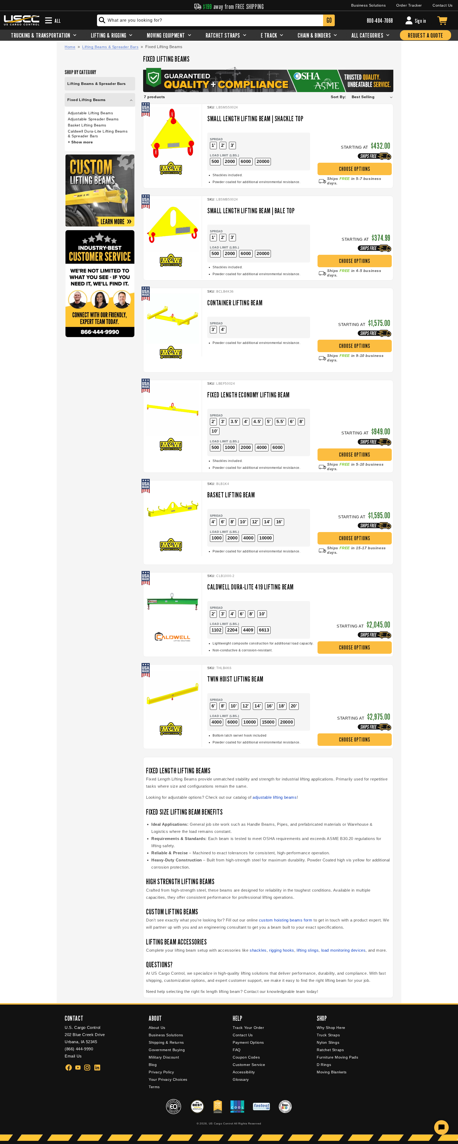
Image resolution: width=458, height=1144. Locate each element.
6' (292, 421)
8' (301, 421)
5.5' (280, 421)
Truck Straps (328, 1035)
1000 (230, 447)
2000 (230, 161)
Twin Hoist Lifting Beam (235, 679)
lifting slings (308, 950)
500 (215, 161)
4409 (248, 630)
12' (255, 521)
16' (279, 521)
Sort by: (338, 97)
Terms (154, 1087)
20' (294, 706)
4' (223, 329)
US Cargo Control (221, 1123)
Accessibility (244, 1072)
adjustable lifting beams (275, 797)
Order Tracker (409, 5)
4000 (262, 447)
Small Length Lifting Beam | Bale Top (251, 210)
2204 (232, 630)
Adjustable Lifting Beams (90, 113)
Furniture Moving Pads (337, 1057)
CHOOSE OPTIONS (354, 169)
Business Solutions (368, 5)
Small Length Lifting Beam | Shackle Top (255, 118)
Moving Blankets (332, 1072)
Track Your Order (248, 1027)
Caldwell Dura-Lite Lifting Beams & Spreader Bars (97, 133)
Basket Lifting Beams (87, 125)
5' (269, 421)
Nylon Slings (328, 1042)
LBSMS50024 (227, 107)
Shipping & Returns (166, 1042)
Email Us (73, 1056)
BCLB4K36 (225, 291)
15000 (268, 722)
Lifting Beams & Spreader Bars (110, 47)
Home (70, 47)
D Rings (324, 1065)
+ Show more (80, 142)
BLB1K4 (222, 484)
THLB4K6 (223, 668)
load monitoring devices (343, 950)
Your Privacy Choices (168, 1079)
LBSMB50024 (227, 199)
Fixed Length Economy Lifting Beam (248, 395)
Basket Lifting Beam (231, 495)
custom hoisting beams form (285, 920)
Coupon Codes (246, 1057)
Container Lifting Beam (234, 302)
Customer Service (249, 1065)
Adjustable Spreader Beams (93, 119)
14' (267, 521)
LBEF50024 (225, 383)
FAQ (237, 1050)
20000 (263, 161)
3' (232, 145)
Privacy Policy (161, 1072)
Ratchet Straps (330, 1050)
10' (215, 431)
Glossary (241, 1079)
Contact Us (443, 5)
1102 (216, 630)
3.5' (234, 421)
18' (282, 706)
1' (213, 145)
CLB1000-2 (225, 576)
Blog (153, 1065)
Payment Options (248, 1042)
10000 (265, 538)
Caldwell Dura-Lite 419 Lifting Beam (250, 587)
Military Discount (164, 1057)
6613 (264, 630)
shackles (258, 950)
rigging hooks (281, 950)
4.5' (257, 421)
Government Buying (167, 1050)
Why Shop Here (331, 1027)
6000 (246, 161)
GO (329, 20)
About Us (157, 1027)
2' (223, 145)
